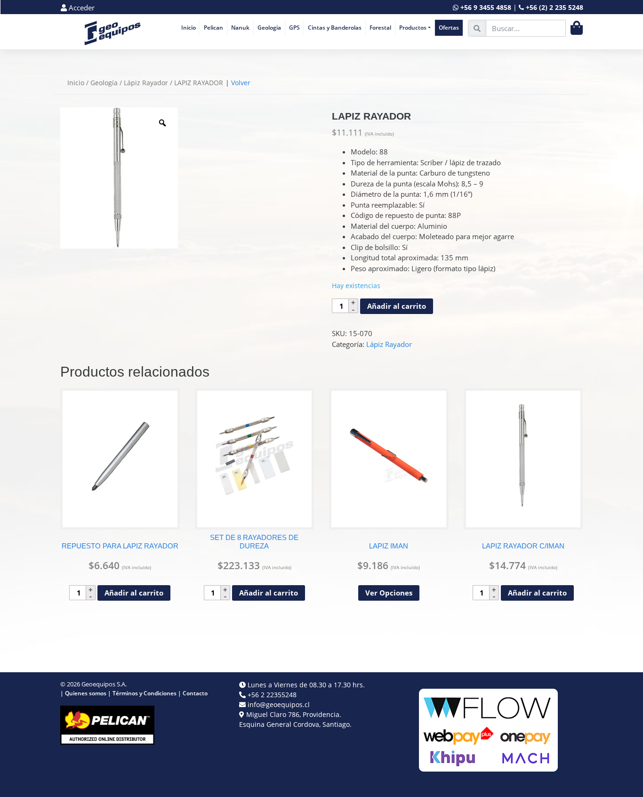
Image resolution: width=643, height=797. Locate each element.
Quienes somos (85, 693)
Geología (104, 82)
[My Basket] (577, 28)
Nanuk (240, 28)
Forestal (380, 28)
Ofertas (449, 28)
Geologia (269, 28)
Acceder (81, 7)
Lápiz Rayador (146, 82)
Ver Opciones (388, 592)
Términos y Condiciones (145, 693)
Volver (240, 82)
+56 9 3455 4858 (485, 7)
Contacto (195, 693)
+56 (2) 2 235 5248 (554, 7)
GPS (294, 28)
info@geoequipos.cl (279, 704)
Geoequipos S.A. (104, 684)
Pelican (213, 28)
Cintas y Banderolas (335, 28)
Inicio (188, 28)
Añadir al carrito (396, 306)
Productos (412, 28)
